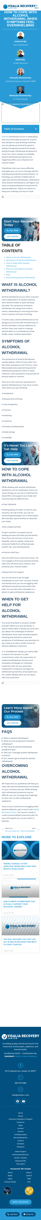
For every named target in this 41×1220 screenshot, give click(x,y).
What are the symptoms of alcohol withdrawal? (18, 742)
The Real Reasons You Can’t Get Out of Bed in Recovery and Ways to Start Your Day (20, 942)
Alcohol (5, 137)
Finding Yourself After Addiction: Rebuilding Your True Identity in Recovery (19, 866)
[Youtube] (23, 1101)
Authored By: (20, 41)
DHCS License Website (26, 1056)
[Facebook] (17, 1101)
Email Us (30, 1214)
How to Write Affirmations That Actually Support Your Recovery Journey (19, 904)
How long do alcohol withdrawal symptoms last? (17, 748)
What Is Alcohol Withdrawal (18, 257)
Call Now (13, 1214)
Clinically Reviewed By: (20, 78)
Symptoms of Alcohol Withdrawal (21, 260)
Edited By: (20, 60)
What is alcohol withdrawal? (16, 738)
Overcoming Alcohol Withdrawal (20, 278)
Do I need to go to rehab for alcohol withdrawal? (18, 759)
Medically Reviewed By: (20, 95)
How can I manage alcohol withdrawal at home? (20, 754)
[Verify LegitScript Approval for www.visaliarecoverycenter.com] (7, 1191)
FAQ (8, 275)
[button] (36, 129)
